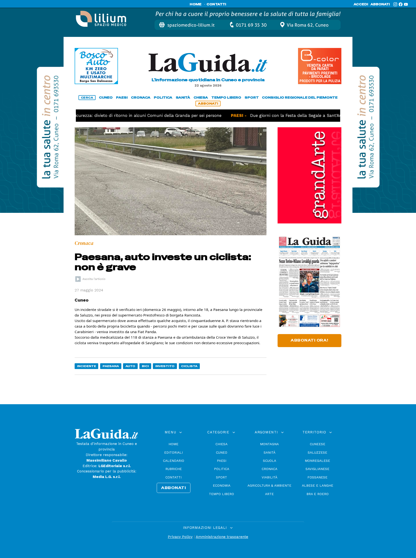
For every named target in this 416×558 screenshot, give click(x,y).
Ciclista (189, 366)
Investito (165, 366)
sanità (183, 97)
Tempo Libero (221, 494)
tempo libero (226, 97)
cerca (87, 97)
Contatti (173, 477)
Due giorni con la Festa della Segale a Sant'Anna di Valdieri (292, 115)
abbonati (380, 4)
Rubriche (173, 469)
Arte (269, 494)
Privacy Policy (180, 537)
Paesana (111, 366)
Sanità (269, 452)
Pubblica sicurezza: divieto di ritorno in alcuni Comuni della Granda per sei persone (118, 115)
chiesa (201, 97)
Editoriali (173, 452)
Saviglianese (317, 469)
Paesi (221, 461)
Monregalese (317, 461)
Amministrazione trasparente (222, 537)
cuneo (106, 97)
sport (252, 97)
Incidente (86, 366)
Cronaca (269, 469)
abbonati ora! (309, 340)
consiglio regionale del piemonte (300, 97)
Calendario (173, 461)
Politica (221, 469)
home (196, 4)
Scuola (269, 461)
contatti (216, 4)
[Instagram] (395, 4)
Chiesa (221, 444)
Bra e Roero (317, 494)
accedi (361, 4)
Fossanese (317, 477)
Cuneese (317, 444)
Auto (130, 366)
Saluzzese (317, 452)
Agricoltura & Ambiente (269, 485)
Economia (221, 485)
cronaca (140, 97)
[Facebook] (401, 4)
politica (163, 97)
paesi (122, 97)
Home (173, 444)
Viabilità (269, 477)
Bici (145, 366)
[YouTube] (406, 4)
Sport (221, 477)
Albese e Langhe (317, 485)
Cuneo (221, 452)
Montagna (269, 444)
